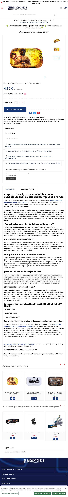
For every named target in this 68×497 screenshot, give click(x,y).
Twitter (34, 113)
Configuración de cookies (10, 493)
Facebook (30, 113)
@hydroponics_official (39, 32)
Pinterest (38, 113)
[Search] (54, 15)
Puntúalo (10, 179)
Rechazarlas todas (59, 493)
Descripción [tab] (10, 189)
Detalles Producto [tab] (27, 189)
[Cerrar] (65, 488)
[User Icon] (61, 8)
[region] (34, 491)
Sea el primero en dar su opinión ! (15, 452)
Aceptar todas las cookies (42, 493)
